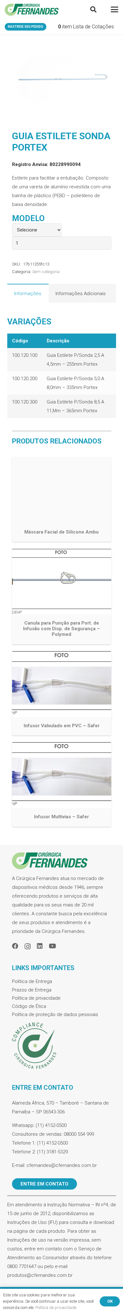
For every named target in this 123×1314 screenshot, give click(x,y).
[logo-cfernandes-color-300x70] (32, 9)
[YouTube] (52, 946)
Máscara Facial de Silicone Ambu (61, 532)
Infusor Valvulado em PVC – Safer (62, 725)
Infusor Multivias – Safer (61, 817)
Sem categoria (46, 271)
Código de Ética (29, 1006)
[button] (93, 9)
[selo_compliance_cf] (61, 1046)
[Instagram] (28, 946)
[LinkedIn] (40, 946)
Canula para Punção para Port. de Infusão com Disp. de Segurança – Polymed (61, 628)
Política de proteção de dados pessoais (55, 1014)
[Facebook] (15, 946)
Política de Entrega (32, 981)
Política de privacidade (36, 998)
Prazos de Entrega (31, 990)
